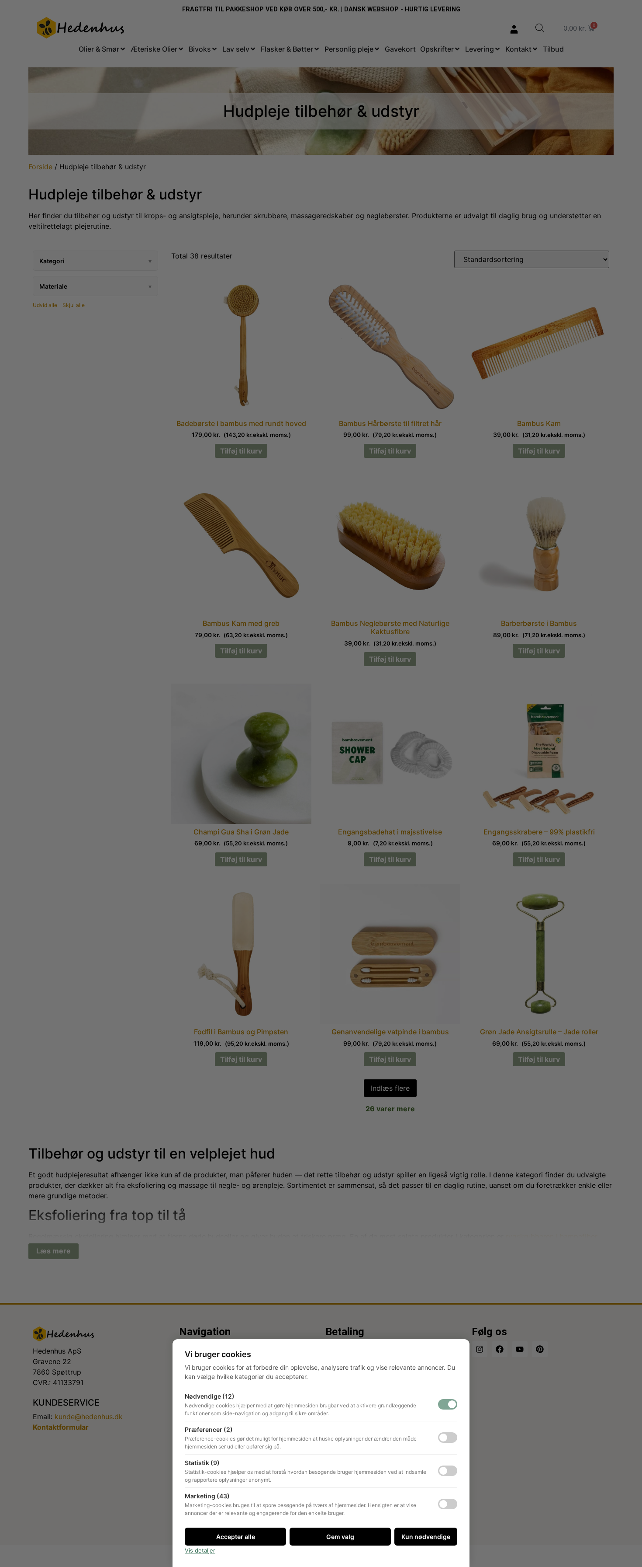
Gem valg (340, 1536)
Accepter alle (235, 1536)
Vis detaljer (200, 1550)
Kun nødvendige (425, 1536)
